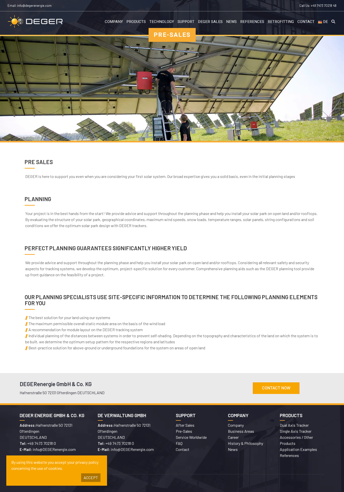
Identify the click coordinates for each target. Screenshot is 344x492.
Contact (306, 21)
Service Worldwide (191, 437)
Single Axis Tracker (296, 431)
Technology (161, 21)
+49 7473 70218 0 (41, 443)
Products (136, 21)
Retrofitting (281, 21)
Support (186, 21)
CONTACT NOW (276, 388)
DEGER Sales (210, 21)
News (231, 21)
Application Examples (298, 449)
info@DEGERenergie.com (54, 449)
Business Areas (241, 431)
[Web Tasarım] (250, 483)
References (252, 21)
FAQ (179, 443)
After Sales (185, 425)
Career (233, 437)
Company (114, 21)
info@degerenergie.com (34, 6)
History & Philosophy (245, 443)
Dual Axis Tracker (294, 425)
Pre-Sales (184, 431)
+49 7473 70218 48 (323, 6)
